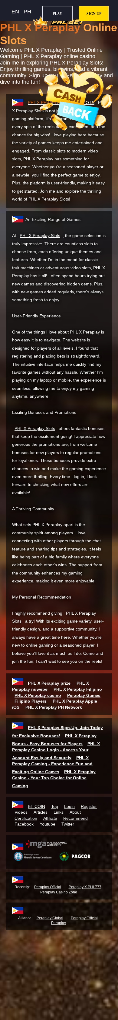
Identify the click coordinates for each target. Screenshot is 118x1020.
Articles (41, 812)
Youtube (47, 824)
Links (59, 812)
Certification (26, 818)
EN (15, 12)
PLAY (57, 13)
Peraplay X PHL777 (85, 887)
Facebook (24, 824)
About (75, 812)
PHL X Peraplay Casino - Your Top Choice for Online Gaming (54, 778)
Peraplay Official (47, 887)
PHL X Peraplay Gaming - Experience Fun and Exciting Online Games (52, 764)
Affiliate (50, 818)
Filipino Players (31, 701)
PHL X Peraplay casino (38, 695)
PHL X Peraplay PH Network (53, 707)
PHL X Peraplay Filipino (78, 689)
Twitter (67, 824)
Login (69, 806)
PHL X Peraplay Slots (40, 235)
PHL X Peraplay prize (49, 683)
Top (54, 806)
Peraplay (58, 923)
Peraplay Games (83, 695)
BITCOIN (36, 806)
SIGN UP (94, 13)
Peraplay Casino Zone (58, 892)
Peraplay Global (50, 918)
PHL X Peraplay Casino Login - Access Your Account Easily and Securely (56, 750)
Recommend (75, 818)
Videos (21, 812)
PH (27, 12)
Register (89, 806)
